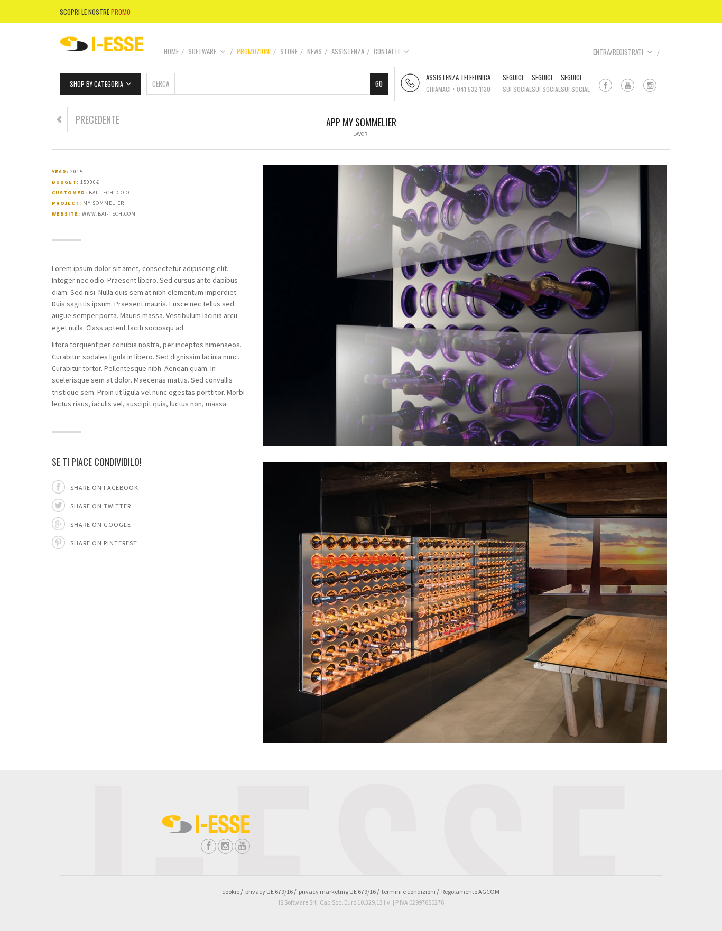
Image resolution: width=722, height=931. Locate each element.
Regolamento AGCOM (470, 892)
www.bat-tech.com (109, 213)
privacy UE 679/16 (269, 892)
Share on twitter (100, 506)
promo (121, 11)
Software (202, 51)
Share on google (100, 524)
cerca (160, 83)
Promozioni (254, 51)
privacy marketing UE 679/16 (337, 892)
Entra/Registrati (618, 51)
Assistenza (347, 51)
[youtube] (627, 85)
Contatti (387, 51)
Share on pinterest (103, 543)
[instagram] (649, 85)
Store (289, 51)
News (314, 51)
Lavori (361, 134)
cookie (230, 892)
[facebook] (605, 85)
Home (171, 51)
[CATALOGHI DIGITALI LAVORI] (60, 119)
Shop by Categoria (96, 83)
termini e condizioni (409, 892)
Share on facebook (104, 487)
